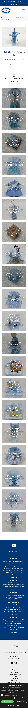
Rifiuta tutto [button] (20, 701)
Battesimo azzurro (17, 65)
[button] (14, 705)
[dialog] (14, 695)
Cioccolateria (14, 676)
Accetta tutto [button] (7, 701)
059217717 (20, 1)
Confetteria (14, 678)
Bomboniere (14, 672)
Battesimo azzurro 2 (11, 17)
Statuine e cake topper (14, 674)
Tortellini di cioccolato (14, 682)
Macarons (14, 680)
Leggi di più (11, 692)
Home (2, 17)
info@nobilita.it (10, 1)
